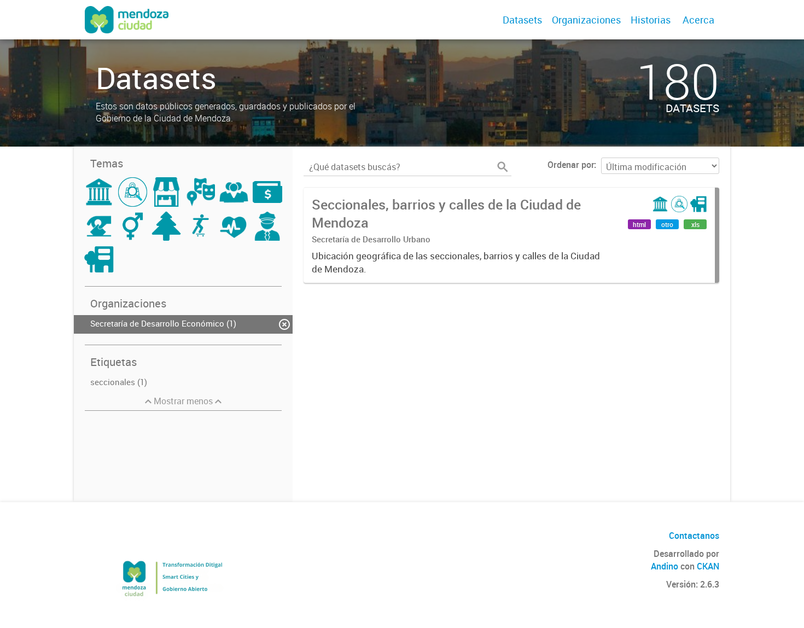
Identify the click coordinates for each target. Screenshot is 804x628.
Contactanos (694, 536)
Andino (664, 566)
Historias (651, 19)
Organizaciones (586, 19)
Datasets (522, 19)
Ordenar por (570, 164)
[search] (502, 167)
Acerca (698, 19)
